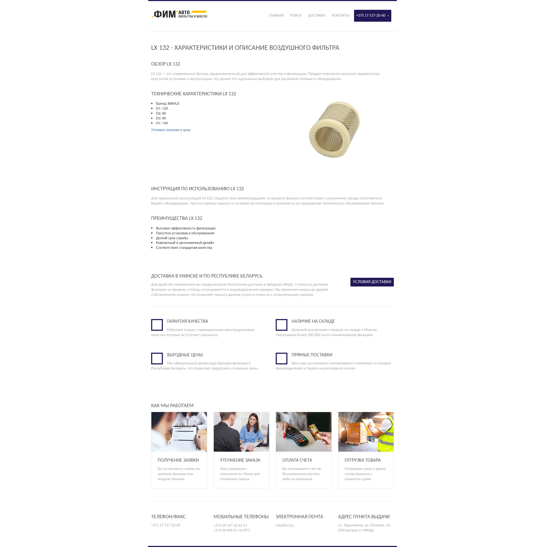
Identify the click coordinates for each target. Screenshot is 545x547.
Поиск (296, 16)
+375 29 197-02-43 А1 (230, 525)
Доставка (317, 16)
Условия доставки (372, 282)
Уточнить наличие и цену (171, 129)
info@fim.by (285, 525)
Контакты (341, 16)
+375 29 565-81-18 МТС (232, 530)
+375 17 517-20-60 (370, 16)
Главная (276, 16)
